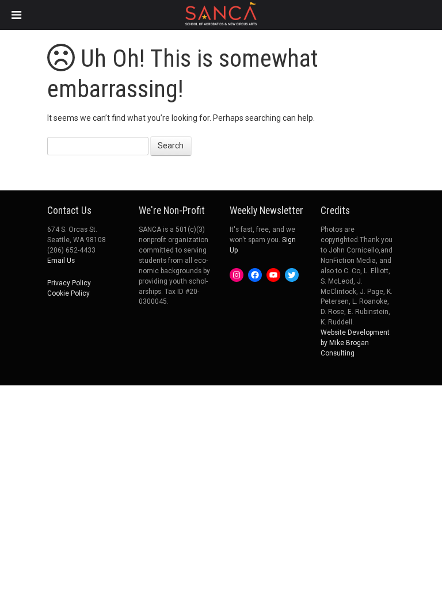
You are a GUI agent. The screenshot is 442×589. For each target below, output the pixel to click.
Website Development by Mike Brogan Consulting (355, 342)
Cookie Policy (68, 293)
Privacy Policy (69, 283)
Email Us (61, 261)
